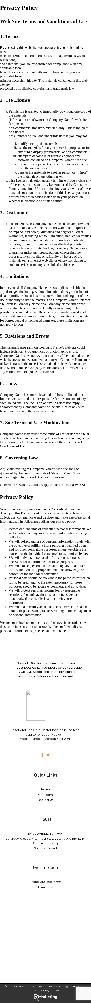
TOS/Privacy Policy (45, 990)
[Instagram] (49, 755)
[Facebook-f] (42, 755)
